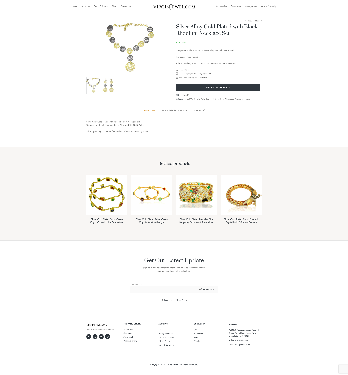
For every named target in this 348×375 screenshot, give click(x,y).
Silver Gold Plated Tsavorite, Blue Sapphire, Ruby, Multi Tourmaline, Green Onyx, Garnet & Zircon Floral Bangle (196, 224)
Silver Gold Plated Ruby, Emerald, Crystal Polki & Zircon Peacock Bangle (241, 222)
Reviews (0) (199, 110)
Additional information (174, 110)
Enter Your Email (136, 284)
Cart (195, 329)
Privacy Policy (164, 341)
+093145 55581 (241, 340)
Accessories (221, 6)
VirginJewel (173, 364)
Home (74, 6)
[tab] (150, 110)
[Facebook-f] (88, 336)
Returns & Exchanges (167, 337)
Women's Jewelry (242, 98)
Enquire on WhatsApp (218, 87)
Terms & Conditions (166, 345)
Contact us (126, 6)
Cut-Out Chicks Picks (196, 98)
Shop (114, 6)
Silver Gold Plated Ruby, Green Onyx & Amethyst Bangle (152, 221)
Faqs (160, 329)
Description (149, 110)
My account (198, 333)
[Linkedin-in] (101, 336)
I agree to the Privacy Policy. (175, 300)
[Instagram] (107, 336)
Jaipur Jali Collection (215, 98)
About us (85, 6)
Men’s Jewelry (251, 6)
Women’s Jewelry (268, 6)
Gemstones (236, 6)
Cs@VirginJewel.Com (241, 344)
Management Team (166, 333)
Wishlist (197, 341)
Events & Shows (101, 6)
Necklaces (229, 98)
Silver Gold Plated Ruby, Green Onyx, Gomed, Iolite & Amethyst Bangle (106, 222)
